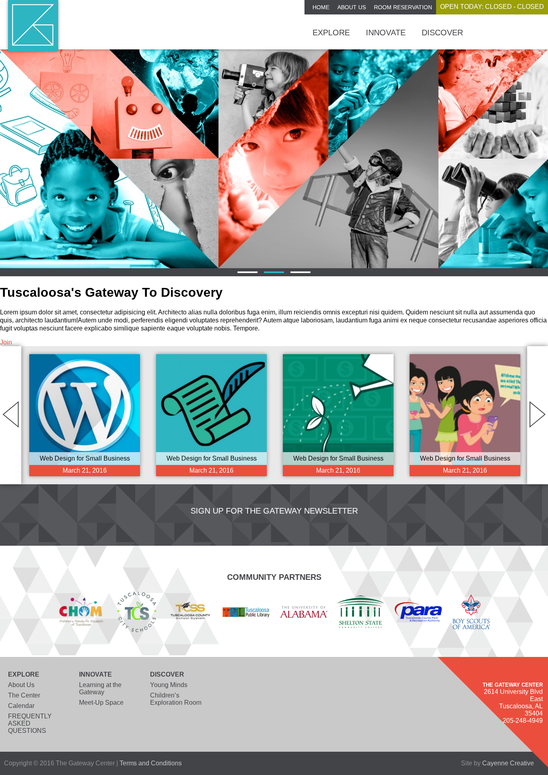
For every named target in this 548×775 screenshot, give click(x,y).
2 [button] (274, 272)
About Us (351, 7)
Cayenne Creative (508, 763)
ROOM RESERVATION (403, 7)
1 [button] (247, 272)
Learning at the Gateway (100, 688)
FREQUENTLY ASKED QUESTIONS (30, 723)
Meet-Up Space (101, 702)
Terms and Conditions (151, 763)
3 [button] (300, 272)
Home (321, 7)
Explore (331, 32)
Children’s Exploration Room (175, 699)
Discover (442, 32)
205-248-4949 (523, 720)
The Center (24, 695)
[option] (274, 158)
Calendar (21, 705)
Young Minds (168, 684)
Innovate (386, 32)
